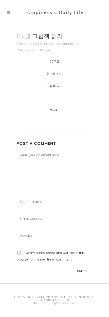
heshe (53, 44)
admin (68, 44)
